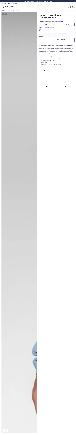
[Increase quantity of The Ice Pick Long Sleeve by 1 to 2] (44, 40)
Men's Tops (10, 10)
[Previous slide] (1, 1)
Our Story (3, 3)
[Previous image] (4, 430)
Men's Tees (17, 10)
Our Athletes (15, 3)
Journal (9, 3)
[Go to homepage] (8, 7)
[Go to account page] (70, 7)
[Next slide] (74, 1)
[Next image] (7, 430)
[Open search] (68, 7)
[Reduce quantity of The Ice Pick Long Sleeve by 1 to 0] (40, 40)
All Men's (3, 10)
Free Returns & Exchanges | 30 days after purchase (38, 1)
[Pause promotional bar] (75, 1)
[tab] (48, 24)
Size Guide (73, 32)
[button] (43, 13)
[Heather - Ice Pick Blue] (40, 29)
